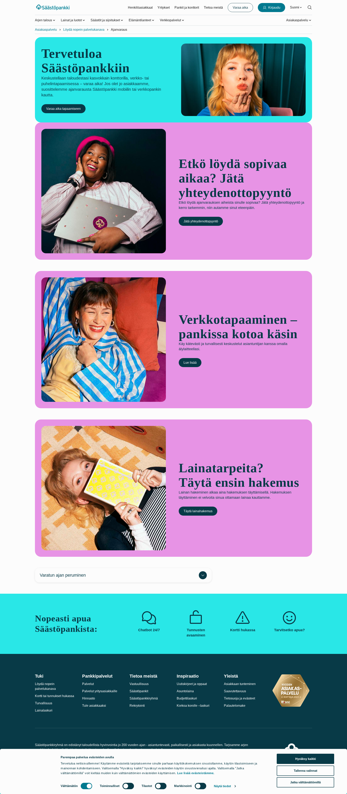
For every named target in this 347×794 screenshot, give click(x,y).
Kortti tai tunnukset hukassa (54, 696)
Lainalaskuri (43, 710)
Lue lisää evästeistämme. (195, 773)
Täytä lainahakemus (198, 511)
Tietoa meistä (213, 7)
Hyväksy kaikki (305, 758)
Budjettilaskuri (187, 698)
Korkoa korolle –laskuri (193, 705)
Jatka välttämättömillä (305, 782)
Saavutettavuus (235, 691)
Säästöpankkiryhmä (144, 698)
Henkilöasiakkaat (140, 7)
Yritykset (163, 7)
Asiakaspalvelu (46, 29)
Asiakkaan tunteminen (240, 684)
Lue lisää (190, 362)
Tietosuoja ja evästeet (239, 698)
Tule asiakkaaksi (94, 705)
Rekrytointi (137, 705)
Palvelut (88, 684)
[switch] (128, 786)
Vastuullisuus (139, 684)
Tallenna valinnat (305, 770)
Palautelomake (234, 705)
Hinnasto (88, 698)
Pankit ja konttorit (187, 7)
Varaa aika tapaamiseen (63, 108)
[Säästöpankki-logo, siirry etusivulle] (53, 7)
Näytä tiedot (222, 786)
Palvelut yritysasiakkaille (99, 691)
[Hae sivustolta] (309, 7)
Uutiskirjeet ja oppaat (192, 684)
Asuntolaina (185, 691)
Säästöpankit (139, 691)
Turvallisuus (43, 703)
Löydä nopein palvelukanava (83, 29)
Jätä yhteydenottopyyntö (201, 221)
